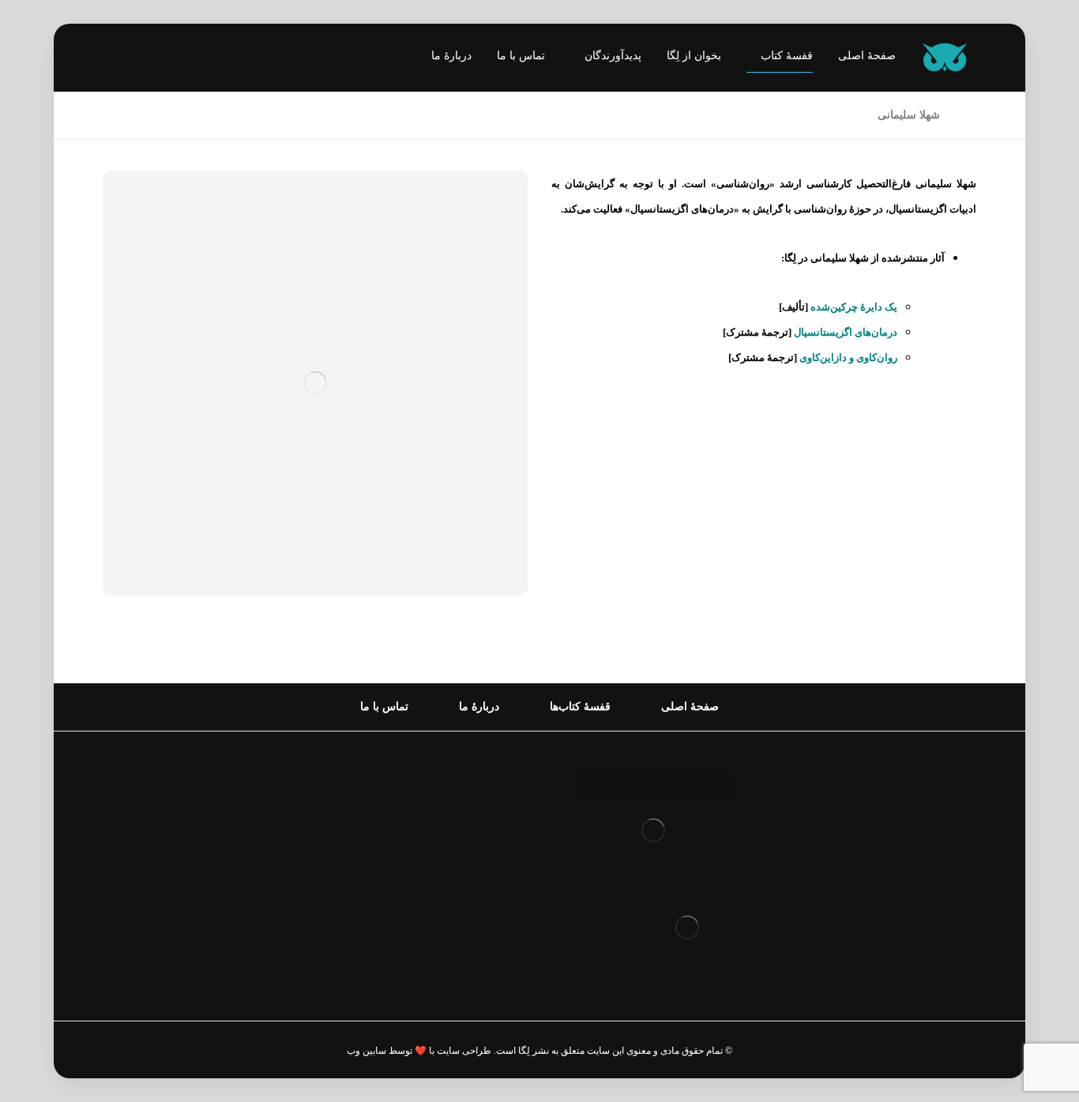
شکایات (486, 884)
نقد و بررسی (473, 834)
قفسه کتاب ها (469, 859)
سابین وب (366, 1050)
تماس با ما (479, 909)
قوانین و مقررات (462, 783)
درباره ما (483, 808)
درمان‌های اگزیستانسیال (845, 332)
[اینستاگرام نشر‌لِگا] (130, 59)
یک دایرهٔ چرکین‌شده (853, 307)
